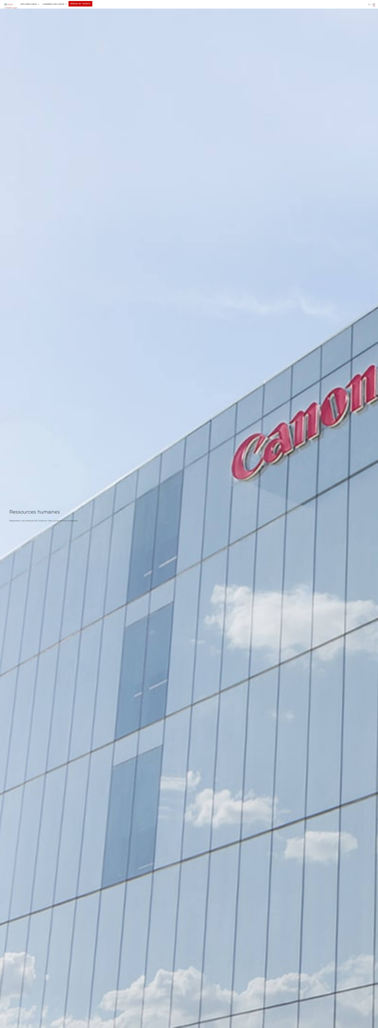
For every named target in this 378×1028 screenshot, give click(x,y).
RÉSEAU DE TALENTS (80, 4)
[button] (29, 4)
